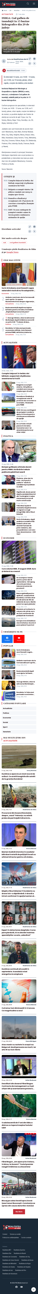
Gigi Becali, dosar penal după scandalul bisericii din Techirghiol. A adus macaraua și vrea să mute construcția (26, 496)
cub (4, 243)
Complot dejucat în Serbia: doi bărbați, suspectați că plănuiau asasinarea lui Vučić (20, 183)
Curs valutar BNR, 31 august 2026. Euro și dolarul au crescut (19, 570)
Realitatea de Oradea (9, 1267)
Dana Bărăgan (31, 1041)
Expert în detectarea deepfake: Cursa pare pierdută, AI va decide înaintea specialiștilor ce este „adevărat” (19, 932)
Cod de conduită (26, 1237)
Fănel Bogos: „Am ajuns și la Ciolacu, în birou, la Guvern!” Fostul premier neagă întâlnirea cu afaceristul (18, 1164)
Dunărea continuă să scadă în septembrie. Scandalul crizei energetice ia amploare (15, 971)
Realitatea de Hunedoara (10, 1274)
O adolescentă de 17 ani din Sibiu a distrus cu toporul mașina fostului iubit (17, 1125)
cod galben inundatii (18, 243)
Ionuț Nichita (31, 770)
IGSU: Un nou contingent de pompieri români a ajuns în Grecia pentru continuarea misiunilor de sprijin (19, 214)
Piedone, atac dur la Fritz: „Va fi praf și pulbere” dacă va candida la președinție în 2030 (25, 482)
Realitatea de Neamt (20, 1253)
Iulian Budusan (30, 1080)
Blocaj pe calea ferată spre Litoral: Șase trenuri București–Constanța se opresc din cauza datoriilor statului (18, 1203)
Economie (5, 293)
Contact (5, 1234)
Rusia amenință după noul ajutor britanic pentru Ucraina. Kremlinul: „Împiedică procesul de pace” (19, 310)
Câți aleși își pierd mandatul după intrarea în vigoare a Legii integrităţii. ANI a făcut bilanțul (26, 510)
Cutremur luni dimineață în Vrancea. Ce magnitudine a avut (18, 1009)
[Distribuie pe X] (34, 63)
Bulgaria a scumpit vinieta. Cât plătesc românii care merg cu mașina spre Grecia (20, 192)
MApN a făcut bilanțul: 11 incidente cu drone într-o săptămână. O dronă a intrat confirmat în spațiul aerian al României (18, 895)
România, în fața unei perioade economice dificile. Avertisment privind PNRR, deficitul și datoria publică (18, 331)
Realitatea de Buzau (27, 1260)
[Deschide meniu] (34, 4)
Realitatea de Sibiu (22, 59)
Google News (12, 252)
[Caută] (28, 3)
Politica (8, 324)
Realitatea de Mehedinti (9, 1263)
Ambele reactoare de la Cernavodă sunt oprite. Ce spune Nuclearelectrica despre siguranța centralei (19, 300)
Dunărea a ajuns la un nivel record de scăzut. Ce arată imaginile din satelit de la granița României (18, 776)
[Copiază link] (30, 59)
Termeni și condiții (15, 1234)
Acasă (5, 10)
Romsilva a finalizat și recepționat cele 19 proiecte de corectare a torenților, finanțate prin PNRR (21, 202)
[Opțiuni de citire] (33, 1289)
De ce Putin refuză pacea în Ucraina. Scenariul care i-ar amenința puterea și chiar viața (24, 428)
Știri (11, 10)
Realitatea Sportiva (19, 1250)
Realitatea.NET (7, 1250)
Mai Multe (19, 1212)
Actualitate (16, 10)
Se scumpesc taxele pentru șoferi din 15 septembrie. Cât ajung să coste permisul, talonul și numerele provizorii (25, 583)
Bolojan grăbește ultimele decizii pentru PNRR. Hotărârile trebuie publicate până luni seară (16, 469)
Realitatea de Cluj (24, 1257)
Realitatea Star (7, 1253)
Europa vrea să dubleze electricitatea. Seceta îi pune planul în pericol (26, 623)
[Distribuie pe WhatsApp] (30, 63)
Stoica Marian (31, 848)
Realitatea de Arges (25, 1263)
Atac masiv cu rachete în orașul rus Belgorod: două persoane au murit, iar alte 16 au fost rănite (19, 1047)
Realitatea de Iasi (8, 1270)
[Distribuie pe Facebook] (34, 59)
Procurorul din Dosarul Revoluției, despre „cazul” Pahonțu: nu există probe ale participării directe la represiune (17, 817)
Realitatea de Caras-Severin (11, 1260)
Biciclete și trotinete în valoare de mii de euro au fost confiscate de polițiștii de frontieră (25, 612)
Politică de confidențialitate (11, 1237)
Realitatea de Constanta (10, 1257)
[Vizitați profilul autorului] (4, 61)
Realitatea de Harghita (24, 1267)
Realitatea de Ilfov (20, 1270)
